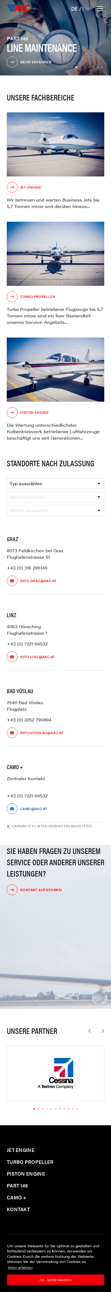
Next (103, 1031)
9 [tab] (68, 1109)
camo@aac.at (33, 808)
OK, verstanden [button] (56, 1280)
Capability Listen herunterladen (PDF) (52, 825)
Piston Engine (34, 412)
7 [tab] (98, 67)
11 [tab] (77, 1109)
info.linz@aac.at (37, 656)
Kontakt (18, 1209)
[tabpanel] (55, 1073)
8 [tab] (102, 67)
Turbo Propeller (37, 296)
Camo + (17, 1197)
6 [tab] (93, 67)
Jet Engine (30, 187)
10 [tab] (73, 1109)
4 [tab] (85, 67)
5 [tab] (89, 67)
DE (75, 8)
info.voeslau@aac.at (42, 732)
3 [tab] (80, 67)
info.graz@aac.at (38, 580)
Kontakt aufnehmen (41, 889)
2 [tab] (76, 67)
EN (85, 8)
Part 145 (17, 1185)
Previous (89, 1031)
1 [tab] (72, 67)
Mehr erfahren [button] (20, 1267)
